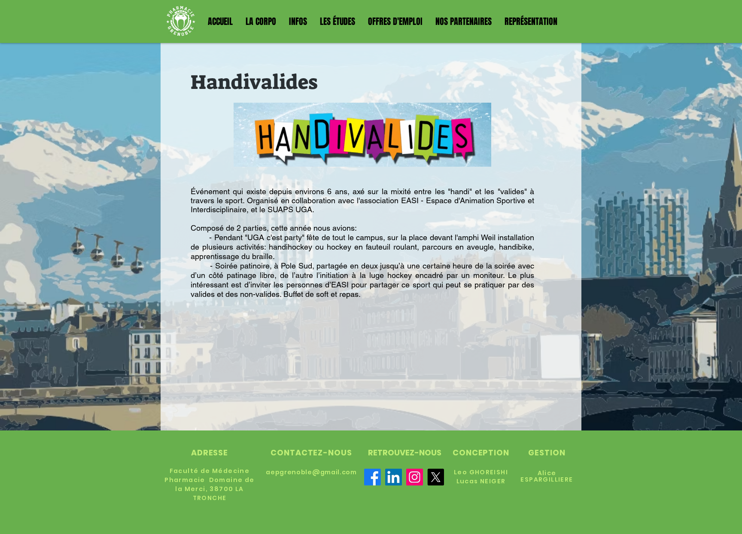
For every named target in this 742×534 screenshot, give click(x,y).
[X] (435, 477)
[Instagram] (414, 477)
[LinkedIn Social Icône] (393, 477)
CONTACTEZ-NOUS (311, 452)
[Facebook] (372, 477)
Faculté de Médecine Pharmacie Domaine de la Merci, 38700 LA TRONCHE (209, 484)
